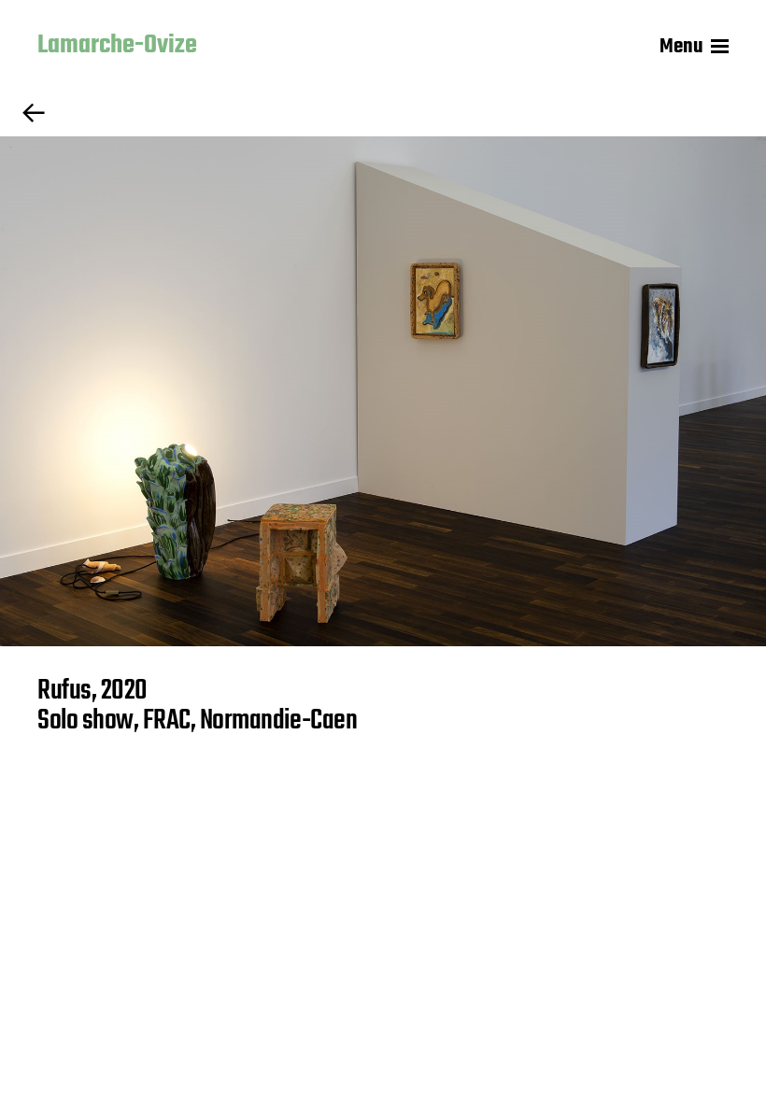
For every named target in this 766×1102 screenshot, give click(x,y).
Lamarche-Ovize (117, 47)
